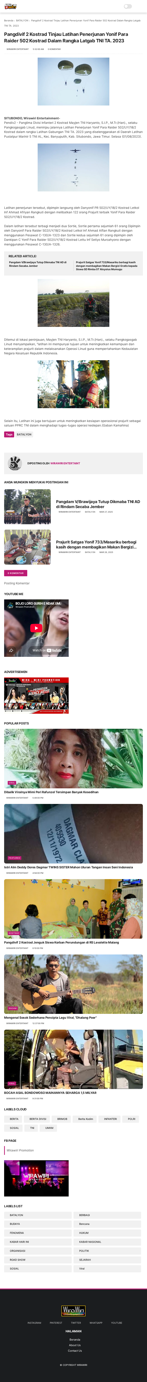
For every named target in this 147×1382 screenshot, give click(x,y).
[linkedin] (36, 444)
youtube (116, 1322)
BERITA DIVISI (38, 1118)
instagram (34, 1322)
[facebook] (7, 444)
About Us (75, 1345)
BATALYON (22, 20)
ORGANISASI (17, 1250)
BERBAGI (84, 1215)
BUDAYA (15, 1223)
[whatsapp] (21, 444)
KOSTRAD (14, 933)
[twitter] (14, 444)
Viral (12, 783)
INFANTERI (110, 1118)
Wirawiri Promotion (20, 1150)
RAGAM (13, 1008)
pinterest (56, 1322)
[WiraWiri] (10, 8)
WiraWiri (82, 1365)
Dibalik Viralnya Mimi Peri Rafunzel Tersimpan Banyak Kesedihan (51, 792)
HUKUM (84, 1232)
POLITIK (84, 1250)
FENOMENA (17, 1232)
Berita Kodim (85, 1118)
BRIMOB (62, 1118)
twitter (76, 1322)
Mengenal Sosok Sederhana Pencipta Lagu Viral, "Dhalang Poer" (50, 1017)
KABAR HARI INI (19, 1241)
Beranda (8, 20)
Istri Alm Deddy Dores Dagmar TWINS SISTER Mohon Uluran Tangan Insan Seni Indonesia (68, 867)
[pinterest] (29, 444)
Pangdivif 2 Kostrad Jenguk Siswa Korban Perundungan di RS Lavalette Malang (61, 942)
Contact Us (75, 1350)
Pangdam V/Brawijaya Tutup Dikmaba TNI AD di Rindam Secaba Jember (38, 264)
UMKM (49, 1127)
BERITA (14, 1118)
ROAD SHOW (17, 1259)
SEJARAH (85, 1259)
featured (14, 858)
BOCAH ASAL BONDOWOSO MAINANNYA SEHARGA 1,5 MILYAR (50, 1093)
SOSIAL (14, 1127)
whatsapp (96, 1322)
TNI (32, 1127)
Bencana (84, 1223)
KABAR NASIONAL (90, 1241)
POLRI (131, 1118)
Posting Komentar (17, 583)
